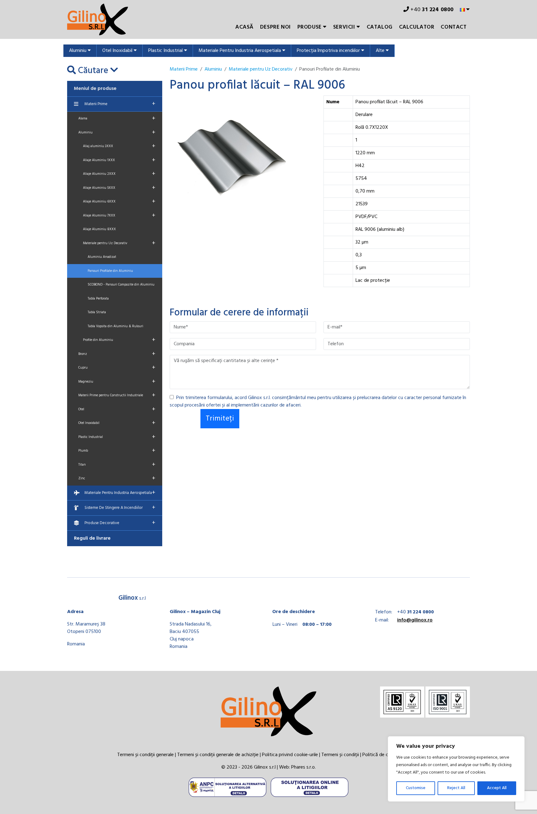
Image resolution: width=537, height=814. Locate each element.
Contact (453, 27)
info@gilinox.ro (415, 620)
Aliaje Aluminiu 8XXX (99, 229)
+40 (431, 9)
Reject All (456, 788)
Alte (381, 51)
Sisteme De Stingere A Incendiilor (120, 508)
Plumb (116, 451)
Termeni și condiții (340, 755)
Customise (415, 788)
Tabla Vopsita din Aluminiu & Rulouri (115, 326)
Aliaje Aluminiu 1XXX (119, 160)
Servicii (344, 27)
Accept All (497, 788)
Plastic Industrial (166, 51)
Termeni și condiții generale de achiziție (218, 755)
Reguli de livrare (92, 538)
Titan (116, 465)
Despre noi (275, 27)
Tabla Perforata (98, 298)
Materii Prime (120, 104)
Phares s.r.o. (303, 767)
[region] (456, 769)
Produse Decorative (120, 523)
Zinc (116, 478)
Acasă (244, 27)
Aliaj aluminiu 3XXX (119, 146)
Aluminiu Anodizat (102, 257)
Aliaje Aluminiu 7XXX (119, 216)
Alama (116, 118)
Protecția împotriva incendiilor (329, 51)
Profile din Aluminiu (119, 340)
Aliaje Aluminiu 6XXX (119, 202)
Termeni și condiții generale (145, 755)
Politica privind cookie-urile (290, 755)
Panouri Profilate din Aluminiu (110, 271)
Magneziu (116, 382)
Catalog (379, 27)
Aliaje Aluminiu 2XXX (119, 174)
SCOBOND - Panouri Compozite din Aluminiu (121, 284)
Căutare (93, 71)
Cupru (116, 368)
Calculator (416, 27)
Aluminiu (78, 51)
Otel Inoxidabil (118, 51)
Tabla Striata (97, 312)
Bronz (116, 354)
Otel (116, 409)
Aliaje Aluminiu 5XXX (119, 188)
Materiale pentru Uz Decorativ (119, 243)
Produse (310, 27)
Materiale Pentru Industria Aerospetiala (240, 51)
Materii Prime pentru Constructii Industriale (116, 395)
